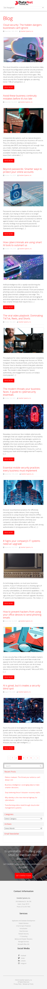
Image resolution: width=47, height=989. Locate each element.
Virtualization (23, 928)
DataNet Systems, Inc (27, 31)
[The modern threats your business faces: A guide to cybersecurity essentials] (23, 416)
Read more (8, 87)
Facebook (23, 955)
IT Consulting (23, 936)
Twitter (23, 958)
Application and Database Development (23, 921)
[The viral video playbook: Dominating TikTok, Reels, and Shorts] (23, 340)
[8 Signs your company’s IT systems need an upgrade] (23, 565)
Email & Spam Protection (23, 926)
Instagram (23, 963)
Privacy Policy (18, 984)
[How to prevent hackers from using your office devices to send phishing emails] (23, 639)
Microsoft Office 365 (23, 944)
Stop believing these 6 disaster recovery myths (22, 792)
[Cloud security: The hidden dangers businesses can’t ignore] (23, 49)
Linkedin (23, 961)
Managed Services (23, 942)
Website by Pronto (28, 984)
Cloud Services (23, 931)
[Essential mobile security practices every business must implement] (23, 492)
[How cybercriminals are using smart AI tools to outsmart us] (23, 267)
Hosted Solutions (23, 923)
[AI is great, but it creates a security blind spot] (23, 710)
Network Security (23, 934)
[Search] (41, 766)
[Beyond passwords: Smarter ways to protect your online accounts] (23, 194)
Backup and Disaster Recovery (23, 939)
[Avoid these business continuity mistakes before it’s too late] (23, 120)
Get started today (23, 875)
